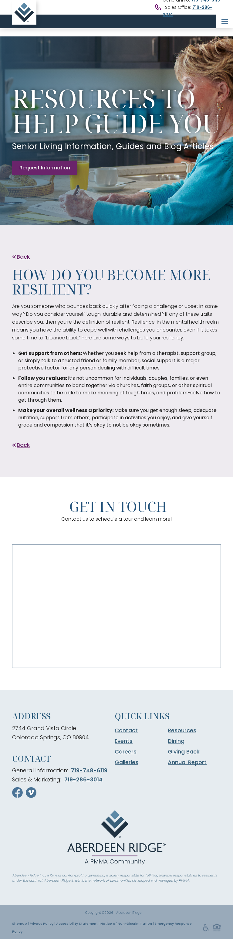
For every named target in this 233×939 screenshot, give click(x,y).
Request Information (44, 167)
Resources (182, 730)
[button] (224, 21)
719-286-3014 (83, 779)
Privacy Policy (41, 923)
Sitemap (19, 923)
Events (124, 741)
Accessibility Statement (77, 923)
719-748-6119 (89, 770)
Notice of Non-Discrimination (126, 923)
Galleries (126, 762)
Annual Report (187, 762)
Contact (126, 730)
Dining (176, 741)
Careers (126, 751)
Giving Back (184, 751)
